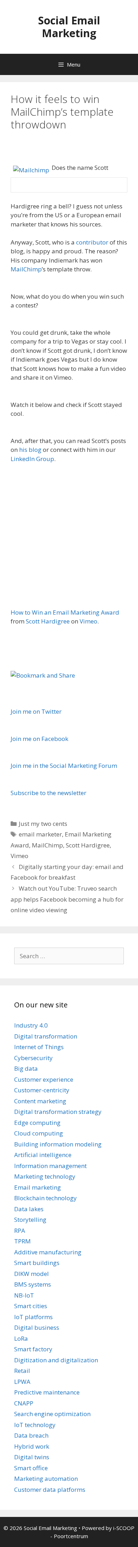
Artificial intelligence (42, 1155)
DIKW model (31, 1274)
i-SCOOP (123, 1527)
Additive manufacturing (47, 1252)
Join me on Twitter (36, 711)
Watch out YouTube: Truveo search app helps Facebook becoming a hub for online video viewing (67, 899)
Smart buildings (36, 1263)
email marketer (40, 834)
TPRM (22, 1241)
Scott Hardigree (48, 621)
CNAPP (23, 1403)
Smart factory (33, 1349)
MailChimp (26, 269)
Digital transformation (45, 1036)
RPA (19, 1230)
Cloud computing (38, 1133)
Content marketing (40, 1101)
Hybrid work (31, 1446)
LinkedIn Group (32, 459)
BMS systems (32, 1284)
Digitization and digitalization (56, 1360)
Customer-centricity (41, 1090)
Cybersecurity (33, 1058)
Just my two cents (43, 823)
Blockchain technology (45, 1198)
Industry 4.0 (31, 1025)
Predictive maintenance (47, 1392)
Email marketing (37, 1187)
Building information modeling (58, 1144)
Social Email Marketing (69, 26)
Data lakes (29, 1209)
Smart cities (30, 1306)
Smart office (31, 1468)
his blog (30, 449)
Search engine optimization (52, 1414)
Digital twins (31, 1457)
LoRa (21, 1338)
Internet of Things (39, 1047)
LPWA (22, 1382)
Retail (22, 1371)
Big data (26, 1068)
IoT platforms (33, 1317)
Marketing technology (44, 1176)
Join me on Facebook (39, 739)
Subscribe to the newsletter (48, 793)
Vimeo (88, 621)
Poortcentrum (71, 1536)
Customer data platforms (49, 1489)
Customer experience (43, 1079)
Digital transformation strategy (58, 1112)
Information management (50, 1166)
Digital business (36, 1327)
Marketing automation (46, 1478)
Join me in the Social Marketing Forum (64, 765)
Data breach (31, 1435)
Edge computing (37, 1122)
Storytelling (30, 1219)
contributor (92, 242)
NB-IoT (24, 1295)
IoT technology (35, 1425)
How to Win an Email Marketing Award (65, 612)
